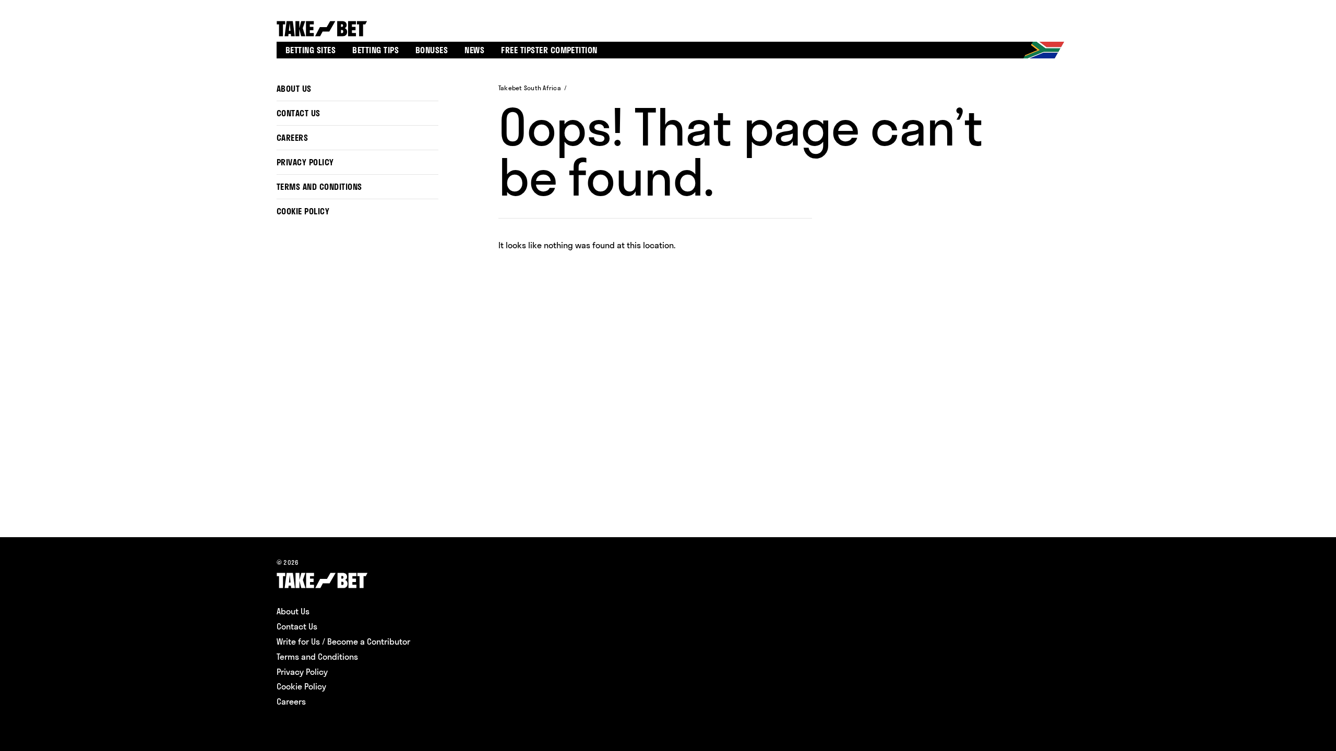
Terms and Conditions (319, 187)
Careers (292, 138)
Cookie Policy (303, 211)
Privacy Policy (305, 162)
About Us (294, 88)
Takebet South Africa (529, 88)
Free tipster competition (549, 50)
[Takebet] (323, 29)
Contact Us (298, 113)
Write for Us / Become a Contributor (343, 641)
